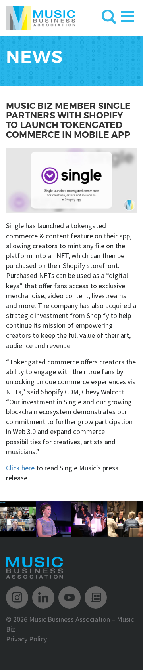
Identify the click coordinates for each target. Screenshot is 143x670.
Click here (20, 467)
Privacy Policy (26, 638)
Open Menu (127, 15)
